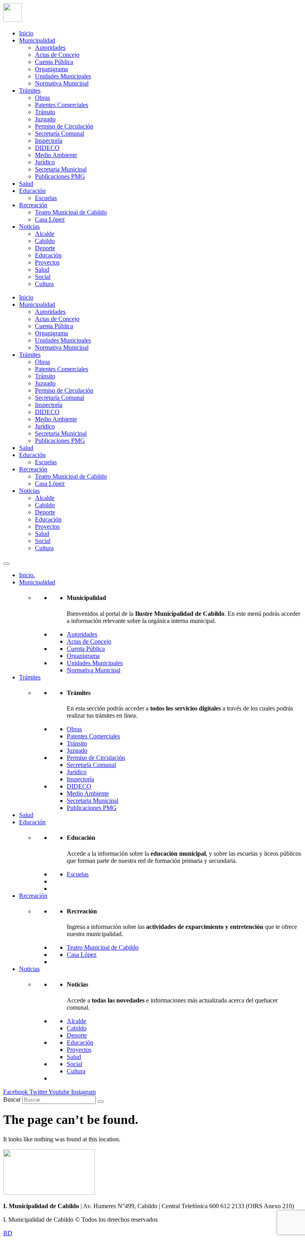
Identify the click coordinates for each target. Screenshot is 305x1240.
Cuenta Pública (54, 61)
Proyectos (47, 262)
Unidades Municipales (63, 76)
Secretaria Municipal (61, 169)
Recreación (33, 205)
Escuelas (46, 198)
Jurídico (45, 162)
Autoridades (50, 47)
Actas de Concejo (57, 54)
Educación (32, 190)
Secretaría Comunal (59, 133)
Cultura (44, 283)
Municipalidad (37, 40)
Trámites (30, 90)
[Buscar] (100, 1101)
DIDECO (47, 147)
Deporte (45, 248)
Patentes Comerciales (61, 104)
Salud (26, 183)
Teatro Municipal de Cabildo (71, 212)
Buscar (12, 1099)
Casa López (50, 219)
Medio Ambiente (56, 155)
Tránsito (45, 112)
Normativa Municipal (62, 83)
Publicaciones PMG (60, 176)
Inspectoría (48, 140)
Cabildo (45, 240)
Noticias (29, 226)
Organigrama (51, 69)
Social (42, 276)
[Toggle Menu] (6, 564)
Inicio (26, 33)
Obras (42, 97)
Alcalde (44, 233)
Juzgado (45, 119)
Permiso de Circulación (64, 126)
